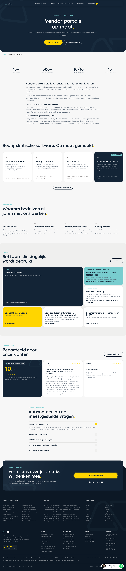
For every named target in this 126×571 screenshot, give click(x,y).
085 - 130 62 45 (97, 482)
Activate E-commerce (47, 544)
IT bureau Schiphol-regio (51, 516)
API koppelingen (8, 518)
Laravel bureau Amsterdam (30, 557)
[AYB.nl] (8, 3)
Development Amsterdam (52, 507)
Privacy (92, 566)
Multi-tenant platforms (29, 509)
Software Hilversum (69, 514)
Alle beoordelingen (112, 354)
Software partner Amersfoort (71, 521)
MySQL (88, 521)
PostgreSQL (108, 505)
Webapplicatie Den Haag (71, 509)
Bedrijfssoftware (46, 536)
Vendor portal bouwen (77, 557)
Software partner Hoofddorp (52, 514)
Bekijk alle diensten (62, 187)
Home (4, 54)
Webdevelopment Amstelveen (53, 509)
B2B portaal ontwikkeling (62, 557)
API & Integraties (46, 541)
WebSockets (108, 521)
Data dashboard (68, 544)
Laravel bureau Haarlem (51, 512)
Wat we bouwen (40, 4)
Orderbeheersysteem (69, 539)
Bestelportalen (26, 518)
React (87, 514)
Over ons (80, 4)
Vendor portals (7, 509)
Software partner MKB (56, 560)
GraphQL (107, 518)
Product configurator (69, 541)
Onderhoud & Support (65, 4)
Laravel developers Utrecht (71, 505)
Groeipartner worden (47, 548)
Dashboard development (29, 521)
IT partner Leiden (68, 512)
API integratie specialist (27, 560)
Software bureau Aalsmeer (52, 505)
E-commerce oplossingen (10, 516)
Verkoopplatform (68, 536)
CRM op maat (26, 514)
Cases (53, 4)
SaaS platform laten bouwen (113, 557)
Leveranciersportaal (69, 534)
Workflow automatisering (29, 512)
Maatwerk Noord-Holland (51, 518)
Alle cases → (66, 548)
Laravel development (9, 507)
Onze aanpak (89, 534)
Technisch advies (46, 551)
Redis (106, 507)
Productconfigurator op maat (11, 560)
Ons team (87, 536)
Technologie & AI (90, 539)
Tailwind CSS (89, 518)
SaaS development (27, 505)
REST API (107, 516)
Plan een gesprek (54, 42)
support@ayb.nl (111, 543)
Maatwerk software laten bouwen (12, 557)
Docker (107, 509)
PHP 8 (87, 507)
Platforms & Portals (47, 534)
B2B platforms (7, 514)
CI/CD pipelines (109, 514)
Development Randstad (51, 521)
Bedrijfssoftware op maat (10, 512)
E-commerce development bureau (94, 557)
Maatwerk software (8, 505)
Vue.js (87, 509)
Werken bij (92, 4)
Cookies (98, 566)
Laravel (88, 505)
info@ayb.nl (109, 540)
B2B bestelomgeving (69, 546)
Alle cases (116, 261)
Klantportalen (26, 516)
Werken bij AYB (89, 541)
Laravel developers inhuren (71, 560)
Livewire (88, 516)
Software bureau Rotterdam (71, 507)
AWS (106, 512)
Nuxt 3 (87, 512)
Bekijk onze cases (72, 42)
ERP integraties (7, 521)
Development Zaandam (70, 516)
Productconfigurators (28, 507)
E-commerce (45, 539)
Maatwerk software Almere (71, 518)
